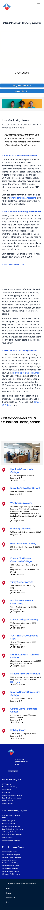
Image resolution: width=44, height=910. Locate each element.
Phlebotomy (15, 682)
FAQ (7, 902)
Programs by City (21, 91)
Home (7, 888)
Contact (8, 893)
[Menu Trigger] (39, 5)
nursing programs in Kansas (27, 373)
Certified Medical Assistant (22, 198)
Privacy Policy (10, 897)
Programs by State (21, 85)
